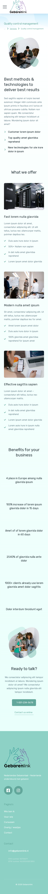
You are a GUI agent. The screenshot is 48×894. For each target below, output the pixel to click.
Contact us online (23, 712)
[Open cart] (44, 7)
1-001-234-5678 (25, 702)
